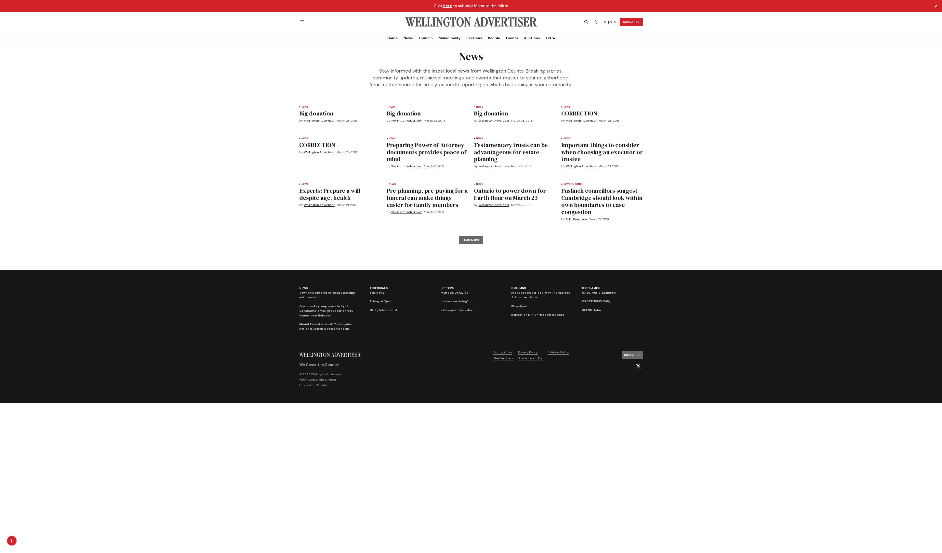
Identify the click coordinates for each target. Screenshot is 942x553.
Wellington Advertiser (319, 120)
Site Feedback (503, 358)
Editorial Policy (558, 352)
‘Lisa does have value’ (457, 310)
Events (512, 38)
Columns (518, 288)
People (494, 38)
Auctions (532, 38)
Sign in (610, 22)
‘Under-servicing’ (454, 301)
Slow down (519, 306)
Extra (550, 38)
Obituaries (591, 288)
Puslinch (577, 184)
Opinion (426, 38)
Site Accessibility (530, 358)
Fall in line (377, 293)
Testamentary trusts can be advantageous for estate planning (511, 152)
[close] (936, 6)
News (408, 38)
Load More (471, 240)
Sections (474, 38)
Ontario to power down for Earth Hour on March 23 (510, 194)
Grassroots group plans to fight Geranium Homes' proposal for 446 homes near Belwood (326, 310)
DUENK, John (591, 310)
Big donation (316, 113)
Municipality (449, 38)
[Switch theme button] (596, 22)
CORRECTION (579, 113)
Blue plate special (383, 310)
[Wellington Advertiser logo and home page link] (471, 22)
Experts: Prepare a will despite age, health (329, 194)
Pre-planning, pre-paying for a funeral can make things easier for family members (427, 198)
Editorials (379, 288)
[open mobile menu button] (302, 21)
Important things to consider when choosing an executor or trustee (602, 152)
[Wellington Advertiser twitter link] (638, 366)
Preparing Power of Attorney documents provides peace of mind (426, 152)
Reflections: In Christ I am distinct (537, 315)
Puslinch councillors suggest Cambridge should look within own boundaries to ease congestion (601, 201)
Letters (447, 288)
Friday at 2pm (380, 301)
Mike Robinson (576, 219)
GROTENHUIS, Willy (596, 301)
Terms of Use (502, 352)
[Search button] (586, 22)
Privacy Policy (528, 352)
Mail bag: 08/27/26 (454, 293)
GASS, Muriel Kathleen (599, 293)
